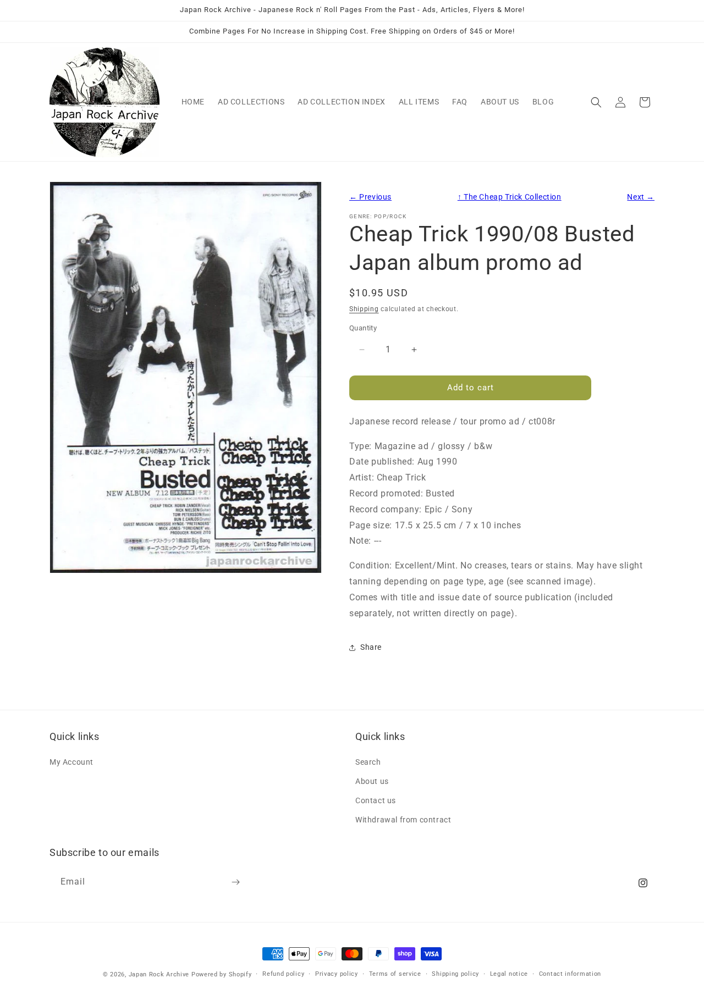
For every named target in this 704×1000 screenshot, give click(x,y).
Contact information (570, 973)
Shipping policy (455, 973)
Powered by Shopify (221, 974)
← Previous (370, 197)
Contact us (375, 800)
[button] (596, 102)
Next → (640, 197)
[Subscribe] (235, 882)
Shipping (364, 309)
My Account (72, 761)
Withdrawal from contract (403, 819)
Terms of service (395, 973)
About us (372, 780)
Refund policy (283, 973)
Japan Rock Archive (159, 974)
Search (368, 761)
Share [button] (371, 647)
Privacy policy (336, 973)
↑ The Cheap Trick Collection (510, 197)
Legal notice (509, 973)
